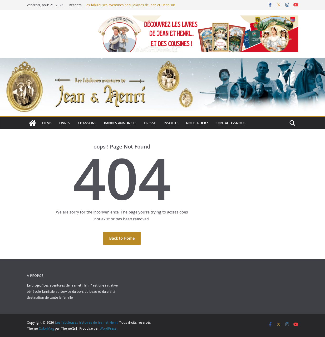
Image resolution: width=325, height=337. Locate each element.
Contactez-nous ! (231, 123)
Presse (150, 123)
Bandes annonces (120, 123)
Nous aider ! (197, 123)
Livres (64, 123)
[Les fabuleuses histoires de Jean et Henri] (32, 123)
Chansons (87, 123)
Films (47, 123)
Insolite (171, 123)
